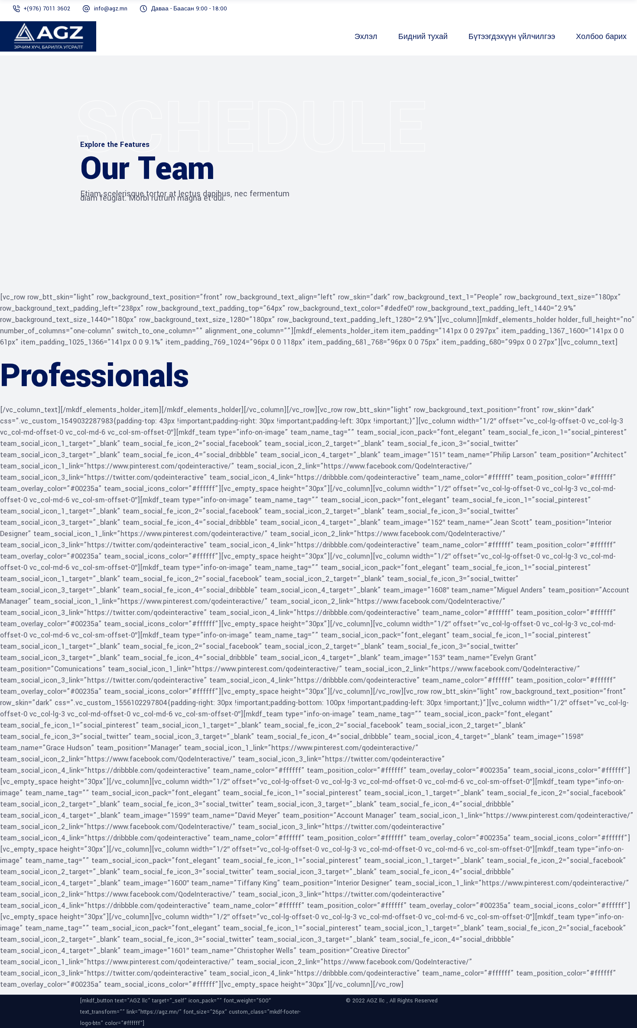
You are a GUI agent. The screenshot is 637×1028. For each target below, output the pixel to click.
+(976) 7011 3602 (46, 9)
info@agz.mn (110, 9)
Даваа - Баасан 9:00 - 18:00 (189, 9)
